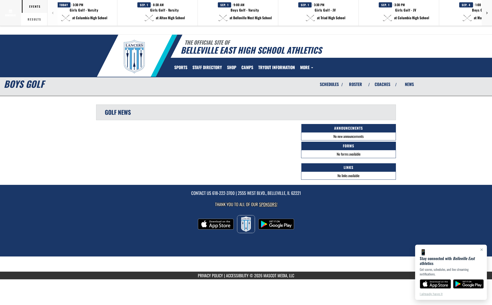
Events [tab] (35, 6)
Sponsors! (268, 204)
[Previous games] (52, 13)
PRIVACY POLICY (210, 275)
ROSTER (355, 84)
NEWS (409, 84)
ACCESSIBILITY (237, 275)
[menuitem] (207, 67)
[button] (84, 13)
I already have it (431, 294)
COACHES (382, 84)
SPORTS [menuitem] (180, 67)
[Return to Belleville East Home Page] (134, 56)
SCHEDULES (329, 84)
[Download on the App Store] (435, 284)
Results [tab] (34, 19)
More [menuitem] (305, 67)
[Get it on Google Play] (468, 284)
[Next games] (487, 13)
